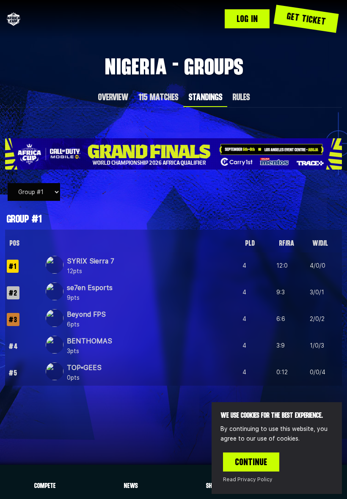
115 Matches (158, 97)
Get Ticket (306, 19)
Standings (205, 97)
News (131, 485)
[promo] (173, 154)
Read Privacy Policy (248, 480)
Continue (251, 462)
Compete (44, 485)
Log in (247, 19)
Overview (113, 97)
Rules (241, 97)
